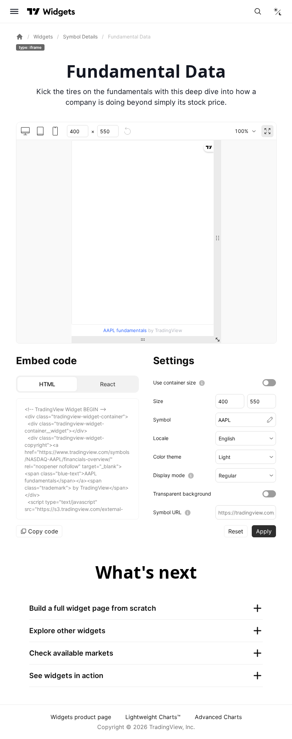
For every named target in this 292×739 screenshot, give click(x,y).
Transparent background (182, 494)
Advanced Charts (218, 716)
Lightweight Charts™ (153, 716)
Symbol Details (80, 36)
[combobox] (245, 131)
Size (158, 401)
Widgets (43, 36)
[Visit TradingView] (33, 11)
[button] (245, 438)
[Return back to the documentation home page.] (19, 36)
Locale (160, 438)
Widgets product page (81, 716)
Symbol (162, 420)
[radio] (47, 384)
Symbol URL (167, 512)
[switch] (269, 382)
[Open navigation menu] (14, 11)
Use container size (174, 382)
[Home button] (59, 11)
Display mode (169, 475)
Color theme (167, 457)
